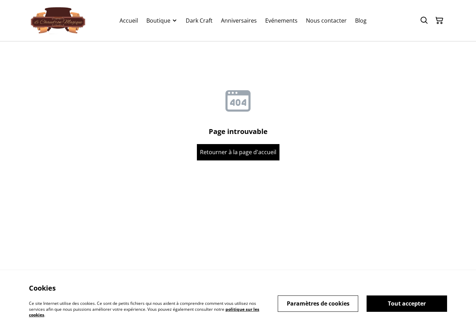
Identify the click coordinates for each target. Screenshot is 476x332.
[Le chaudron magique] (58, 20)
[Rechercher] (424, 20)
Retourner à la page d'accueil (238, 152)
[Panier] (439, 20)
